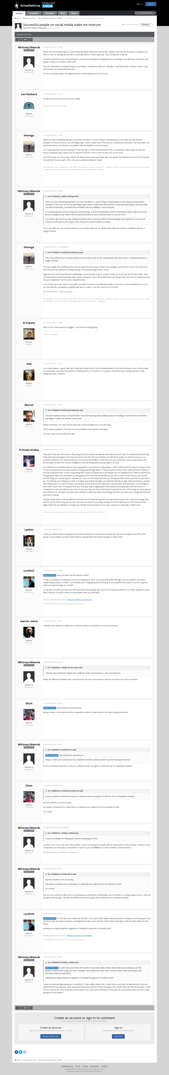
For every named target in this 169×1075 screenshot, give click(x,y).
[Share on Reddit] (24, 1052)
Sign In (139, 4)
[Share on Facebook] (16, 1052)
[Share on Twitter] (20, 1052)
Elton (29, 703)
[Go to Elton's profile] (29, 714)
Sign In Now (118, 1036)
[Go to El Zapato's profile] (29, 334)
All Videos (49, 13)
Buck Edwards (73, 252)
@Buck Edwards (50, 575)
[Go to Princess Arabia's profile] (29, 461)
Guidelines (33, 13)
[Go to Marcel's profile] (29, 416)
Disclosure (94, 1066)
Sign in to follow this (131, 24)
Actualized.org (67, 1066)
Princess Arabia (29, 450)
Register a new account (51, 1036)
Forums (19, 13)
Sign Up (151, 4)
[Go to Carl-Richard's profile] (29, 105)
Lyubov (29, 529)
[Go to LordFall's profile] (29, 581)
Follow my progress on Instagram (79, 599)
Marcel (29, 405)
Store (74, 13)
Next (25, 39)
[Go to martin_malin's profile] (29, 632)
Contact (104, 1066)
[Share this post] (150, 47)
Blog (63, 13)
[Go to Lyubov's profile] (29, 540)
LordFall (29, 570)
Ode (29, 364)
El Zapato (29, 322)
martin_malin (29, 621)
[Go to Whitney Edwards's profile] (18, 26)
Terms (77, 1066)
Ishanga (29, 135)
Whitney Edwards (39, 28)
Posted (52, 47)
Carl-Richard (29, 94)
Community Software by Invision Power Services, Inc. (84, 1071)
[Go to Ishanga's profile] (29, 146)
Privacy (85, 1066)
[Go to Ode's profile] (29, 375)
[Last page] (31, 39)
